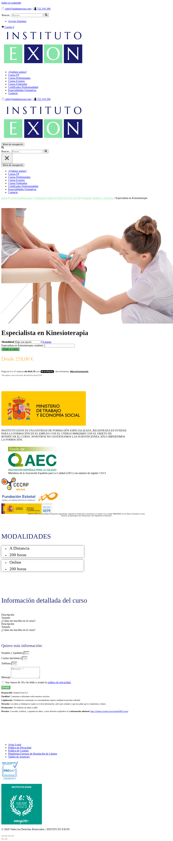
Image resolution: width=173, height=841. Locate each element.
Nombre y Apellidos (12, 653)
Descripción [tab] (7, 614)
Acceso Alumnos (17, 21)
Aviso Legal (14, 744)
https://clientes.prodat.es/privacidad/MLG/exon (109, 711)
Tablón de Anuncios (19, 756)
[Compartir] (9, 835)
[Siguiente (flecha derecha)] (6, 838)
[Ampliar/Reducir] (2, 835)
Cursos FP (13, 75)
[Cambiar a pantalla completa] (6, 835)
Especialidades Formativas (22, 90)
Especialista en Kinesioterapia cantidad (22, 345)
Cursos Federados (17, 84)
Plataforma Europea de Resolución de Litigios (32, 753)
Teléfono (6, 663)
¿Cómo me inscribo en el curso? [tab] (18, 620)
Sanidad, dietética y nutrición (98, 198)
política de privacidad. (59, 682)
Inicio (4, 198)
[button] (46, 15)
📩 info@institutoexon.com (16, 8)
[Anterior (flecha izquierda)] (2, 838)
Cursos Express (16, 81)
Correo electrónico (11, 658)
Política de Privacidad (19, 747)
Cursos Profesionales (19, 78)
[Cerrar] (7, 158)
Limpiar (47, 341)
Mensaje (6, 677)
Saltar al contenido (11, 2)
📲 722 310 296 (42, 8)
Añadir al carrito (10, 349)
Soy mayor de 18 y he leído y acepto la (38, 682)
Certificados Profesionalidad (23, 87)
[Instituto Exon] (86, 48)
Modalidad (8, 341)
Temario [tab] (5, 617)
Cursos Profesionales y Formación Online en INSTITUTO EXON (45, 198)
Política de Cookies (18, 750)
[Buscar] (46, 15)
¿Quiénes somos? (17, 71)
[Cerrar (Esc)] (12, 835)
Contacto (13, 93)
